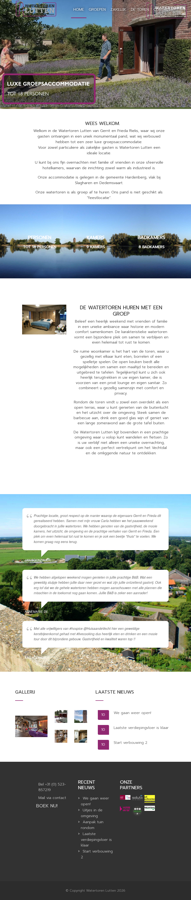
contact (59, 798)
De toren (140, 9)
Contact (162, 9)
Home (78, 9)
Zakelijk (118, 9)
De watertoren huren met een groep (121, 310)
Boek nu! (47, 805)
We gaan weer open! (132, 713)
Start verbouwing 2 (130, 742)
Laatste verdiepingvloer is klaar (141, 728)
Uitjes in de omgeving (91, 813)
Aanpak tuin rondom (92, 825)
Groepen (97, 9)
